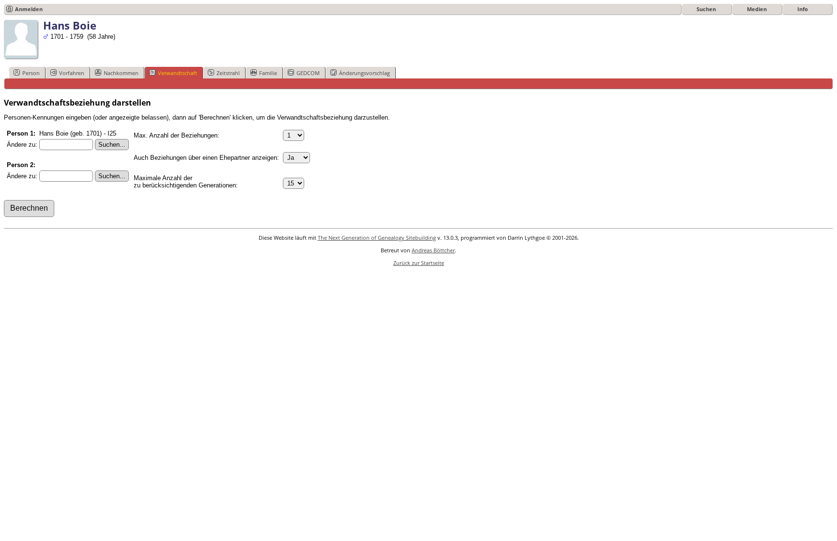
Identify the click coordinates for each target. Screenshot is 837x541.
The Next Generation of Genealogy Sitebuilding (377, 237)
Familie (268, 73)
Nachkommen (121, 73)
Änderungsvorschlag (364, 73)
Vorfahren (71, 73)
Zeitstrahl (228, 73)
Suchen (706, 9)
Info (802, 9)
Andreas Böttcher (433, 250)
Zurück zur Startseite (418, 262)
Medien (757, 9)
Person (31, 73)
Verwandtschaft (177, 73)
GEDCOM (308, 73)
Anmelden (29, 9)
